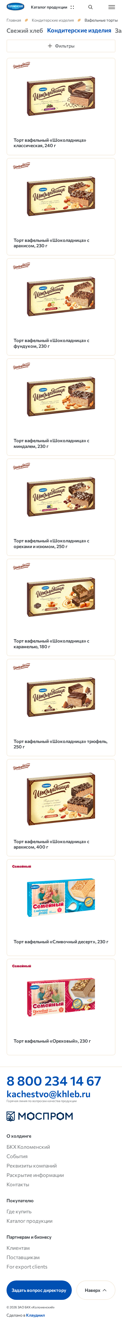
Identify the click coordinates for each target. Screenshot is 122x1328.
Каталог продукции (29, 1220)
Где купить (19, 1211)
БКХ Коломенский (28, 1146)
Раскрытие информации (35, 1174)
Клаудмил (35, 1315)
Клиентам (18, 1247)
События (17, 1156)
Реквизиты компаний (32, 1165)
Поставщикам (23, 1257)
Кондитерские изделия (53, 20)
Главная (14, 20)
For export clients (27, 1266)
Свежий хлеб (25, 30)
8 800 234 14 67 (54, 1080)
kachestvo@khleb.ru (49, 1093)
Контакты (18, 1184)
